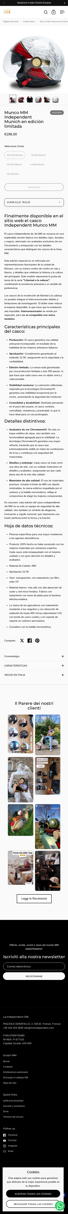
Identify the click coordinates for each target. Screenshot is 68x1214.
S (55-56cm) (38, 155)
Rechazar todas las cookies (33, 1204)
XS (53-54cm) (14, 155)
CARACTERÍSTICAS (15, 665)
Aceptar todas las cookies (33, 1193)
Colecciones (29, 21)
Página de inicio (10, 21)
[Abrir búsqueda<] (46, 12)
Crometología (11, 656)
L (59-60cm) (37, 164)
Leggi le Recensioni (34, 898)
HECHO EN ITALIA (14, 674)
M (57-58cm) (14, 164)
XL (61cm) (12, 173)
